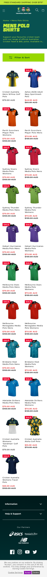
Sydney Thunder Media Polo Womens (33, 210)
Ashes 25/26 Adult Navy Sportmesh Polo (34, 94)
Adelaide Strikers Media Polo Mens (11, 401)
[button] (4, 11)
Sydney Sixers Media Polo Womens (10, 171)
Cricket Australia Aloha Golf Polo (33, 440)
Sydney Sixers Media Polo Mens (33, 170)
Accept (28, 573)
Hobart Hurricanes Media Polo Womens (34, 248)
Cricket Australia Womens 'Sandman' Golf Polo (11, 442)
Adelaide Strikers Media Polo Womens (33, 402)
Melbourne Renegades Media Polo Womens (34, 325)
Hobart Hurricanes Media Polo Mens (12, 247)
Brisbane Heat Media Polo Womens (32, 364)
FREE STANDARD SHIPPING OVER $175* (23, 2)
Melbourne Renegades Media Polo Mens (12, 325)
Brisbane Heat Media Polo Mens (11, 363)
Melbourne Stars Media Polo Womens (33, 287)
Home (6, 20)
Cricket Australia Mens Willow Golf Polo (11, 94)
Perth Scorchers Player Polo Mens (33, 131)
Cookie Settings (15, 573)
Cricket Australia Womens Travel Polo (11, 479)
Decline (36, 573)
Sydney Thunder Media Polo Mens (11, 209)
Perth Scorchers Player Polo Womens (11, 132)
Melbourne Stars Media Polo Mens (11, 286)
